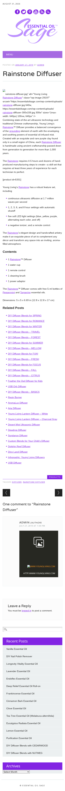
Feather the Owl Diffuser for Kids (25, 381)
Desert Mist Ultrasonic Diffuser (24, 424)
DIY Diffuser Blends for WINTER (25, 326)
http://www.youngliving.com (39, 573)
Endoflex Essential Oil (17, 678)
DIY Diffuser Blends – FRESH (23, 359)
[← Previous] (6, 492)
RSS (42, 11)
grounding (14, 131)
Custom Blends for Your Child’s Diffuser (29, 441)
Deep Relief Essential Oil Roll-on (23, 686)
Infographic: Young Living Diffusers (26, 457)
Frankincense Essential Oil (20, 693)
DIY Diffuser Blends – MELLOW (24, 348)
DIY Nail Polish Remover (19, 656)
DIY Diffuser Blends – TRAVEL (24, 332)
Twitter (23, 11)
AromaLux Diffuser (18, 402)
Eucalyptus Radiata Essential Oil (23, 723)
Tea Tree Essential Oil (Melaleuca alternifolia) (30, 716)
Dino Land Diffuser (18, 452)
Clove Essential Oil (16, 708)
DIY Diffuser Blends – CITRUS (24, 375)
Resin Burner (15, 397)
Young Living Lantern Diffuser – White (28, 413)
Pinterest (29, 11)
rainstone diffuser (34, 482)
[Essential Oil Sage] (33, 42)
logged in (26, 610)
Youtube (35, 11)
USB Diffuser (15, 462)
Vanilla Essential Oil (16, 649)
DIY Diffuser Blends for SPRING (25, 315)
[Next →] (58, 492)
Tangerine (25, 292)
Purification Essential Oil (19, 738)
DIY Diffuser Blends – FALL (22, 370)
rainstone (7, 105)
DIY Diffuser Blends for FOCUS (24, 364)
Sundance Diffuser (18, 435)
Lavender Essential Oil (18, 671)
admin (40, 65)
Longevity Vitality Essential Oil (22, 663)
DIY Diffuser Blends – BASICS (24, 392)
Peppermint (9, 292)
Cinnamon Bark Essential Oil (21, 701)
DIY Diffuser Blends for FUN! (23, 353)
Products (54, 477)
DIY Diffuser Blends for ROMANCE (26, 321)
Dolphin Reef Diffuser (19, 446)
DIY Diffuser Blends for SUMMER (25, 342)
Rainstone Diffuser (12, 97)
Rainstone (8, 127)
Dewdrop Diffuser (17, 430)
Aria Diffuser (14, 408)
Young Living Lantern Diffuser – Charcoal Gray (32, 419)
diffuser (17, 482)
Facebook (17, 11)
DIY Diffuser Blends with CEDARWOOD (27, 745)
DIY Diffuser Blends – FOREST (24, 337)
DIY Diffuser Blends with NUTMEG (24, 753)
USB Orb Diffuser (17, 386)
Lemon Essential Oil (16, 730)
